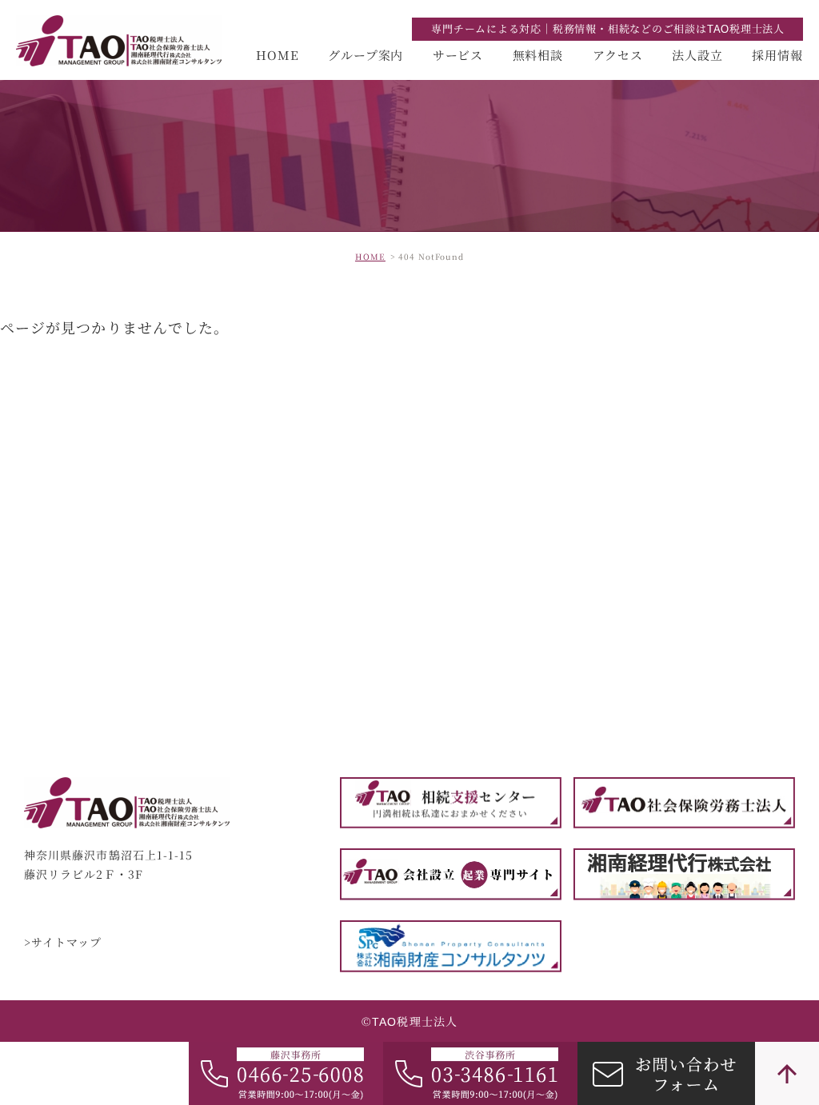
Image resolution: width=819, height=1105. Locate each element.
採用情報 (777, 55)
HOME (277, 55)
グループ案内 (365, 55)
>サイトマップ (63, 943)
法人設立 (697, 55)
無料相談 (538, 55)
